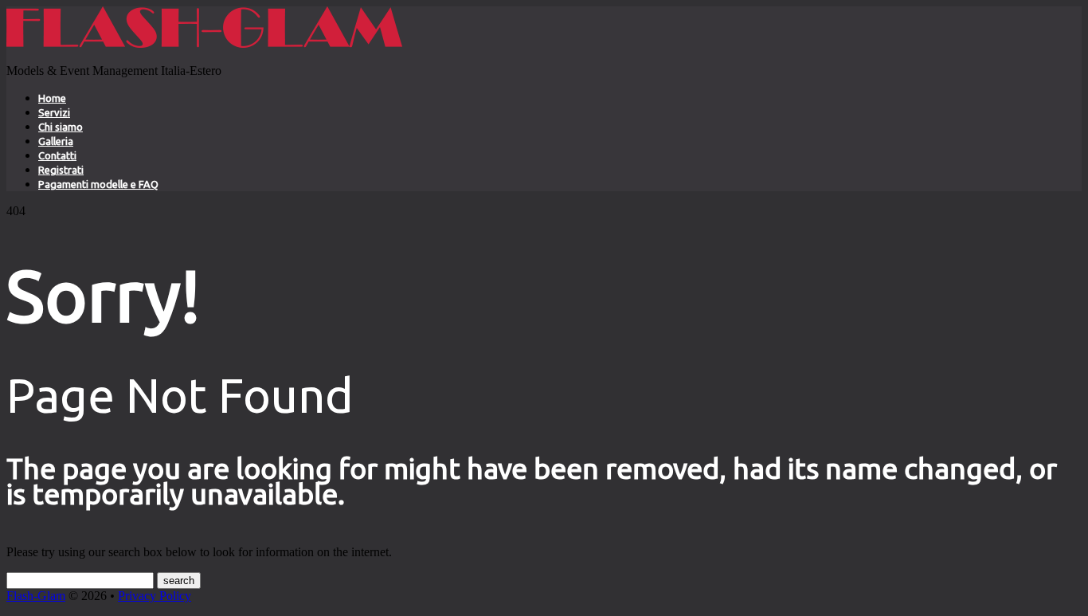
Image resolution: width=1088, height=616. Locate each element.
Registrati (61, 169)
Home (52, 98)
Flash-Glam (35, 595)
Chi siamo (60, 126)
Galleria (55, 141)
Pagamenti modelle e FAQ (98, 184)
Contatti (57, 155)
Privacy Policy (154, 595)
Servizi (54, 112)
